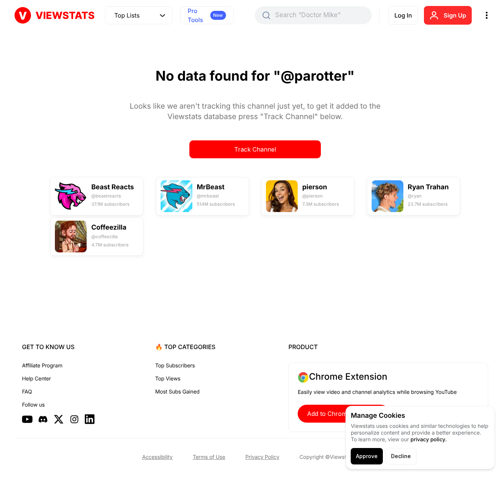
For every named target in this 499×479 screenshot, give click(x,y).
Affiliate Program (42, 366)
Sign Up (455, 15)
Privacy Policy (262, 457)
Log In (403, 15)
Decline (401, 456)
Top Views (167, 379)
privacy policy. (428, 439)
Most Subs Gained (177, 392)
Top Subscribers (175, 366)
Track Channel (255, 149)
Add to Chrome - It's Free (343, 413)
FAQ (27, 392)
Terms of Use (209, 457)
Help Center (36, 379)
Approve (367, 456)
